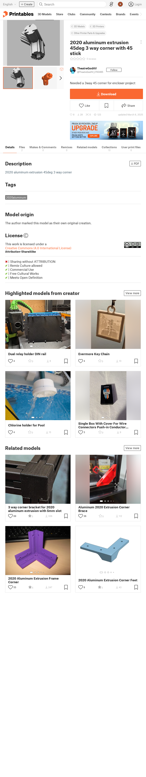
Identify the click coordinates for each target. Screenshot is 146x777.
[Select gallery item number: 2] (35, 346)
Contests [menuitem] (105, 14)
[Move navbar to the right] (140, 14)
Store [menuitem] (59, 14)
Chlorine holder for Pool (26, 425)
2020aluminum (16, 197)
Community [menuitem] (87, 14)
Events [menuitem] (134, 14)
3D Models (79, 26)
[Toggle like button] (10, 361)
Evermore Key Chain (94, 354)
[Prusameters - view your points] (120, 4)
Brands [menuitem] (120, 14)
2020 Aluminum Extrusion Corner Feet (107, 580)
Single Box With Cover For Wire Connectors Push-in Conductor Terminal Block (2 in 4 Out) (102, 425)
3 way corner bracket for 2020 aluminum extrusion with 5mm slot (34, 509)
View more (132, 293)
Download (108, 94)
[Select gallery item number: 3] (38, 346)
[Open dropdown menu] (141, 42)
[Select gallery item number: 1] (31, 346)
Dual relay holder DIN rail (27, 354)
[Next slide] (60, 78)
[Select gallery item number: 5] (44, 346)
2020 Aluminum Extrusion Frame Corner (33, 580)
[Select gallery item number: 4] (41, 346)
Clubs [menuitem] (71, 14)
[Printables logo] (18, 14)
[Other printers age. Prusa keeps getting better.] (106, 130)
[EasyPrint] (111, 4)
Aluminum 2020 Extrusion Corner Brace (104, 509)
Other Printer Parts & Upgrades (89, 33)
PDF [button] (136, 163)
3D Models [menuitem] (45, 14)
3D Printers (98, 26)
